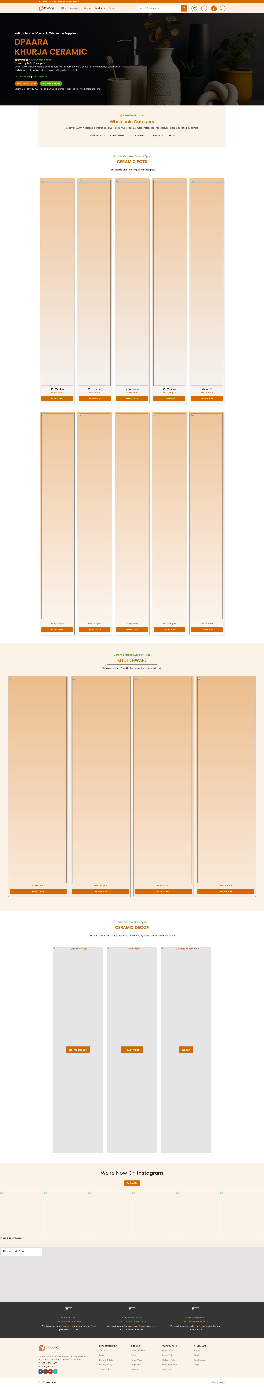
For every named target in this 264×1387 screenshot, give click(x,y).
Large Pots (136, 1364)
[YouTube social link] (50, 1371)
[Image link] (57, 282)
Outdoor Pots (168, 1360)
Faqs (101, 1355)
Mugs (196, 1364)
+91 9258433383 (49, 1363)
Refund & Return (107, 1360)
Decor (134, 1355)
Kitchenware (200, 1345)
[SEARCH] (184, 8)
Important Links (108, 1345)
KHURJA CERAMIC (12, 1238)
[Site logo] (46, 8)
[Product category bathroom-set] (78, 1050)
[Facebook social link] (40, 1371)
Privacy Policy (105, 1364)
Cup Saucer (199, 1360)
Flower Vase (136, 1360)
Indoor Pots (167, 1355)
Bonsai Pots (167, 1350)
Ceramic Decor (132, 927)
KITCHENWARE (132, 660)
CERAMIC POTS (132, 162)
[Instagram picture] (22, 1213)
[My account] (222, 8)
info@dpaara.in (49, 1366)
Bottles (197, 1350)
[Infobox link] (132, 1319)
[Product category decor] (186, 1050)
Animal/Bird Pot (138, 1350)
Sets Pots (135, 1369)
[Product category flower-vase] (132, 1050)
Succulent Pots (169, 1364)
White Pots (167, 1369)
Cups (196, 1355)
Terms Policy (105, 1369)
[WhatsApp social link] (55, 1371)
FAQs (81, 89)
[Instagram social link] (45, 1371)
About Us (103, 1350)
